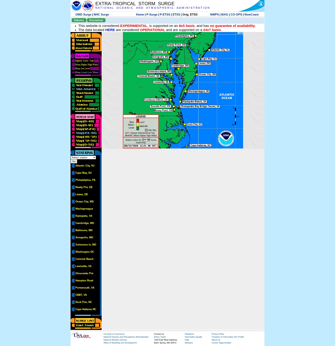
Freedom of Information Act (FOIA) (228, 336)
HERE (110, 30)
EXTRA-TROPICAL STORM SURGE (134, 3)
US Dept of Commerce (114, 333)
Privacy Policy (218, 333)
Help (187, 339)
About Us (216, 339)
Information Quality (193, 336)
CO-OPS (236, 14)
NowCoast (251, 14)
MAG (224, 14)
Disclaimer (96, 20)
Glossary (189, 342)
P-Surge (151, 14)
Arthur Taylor (160, 336)
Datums (79, 20)
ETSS (176, 14)
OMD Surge (83, 14)
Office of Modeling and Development (120, 342)
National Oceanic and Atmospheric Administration (126, 336)
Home (140, 14)
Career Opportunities (221, 342)
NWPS (214, 14)
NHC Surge (101, 14)
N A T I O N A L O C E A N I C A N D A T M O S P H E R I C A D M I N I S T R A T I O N (152, 7)
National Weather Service (115, 339)
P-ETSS (165, 14)
